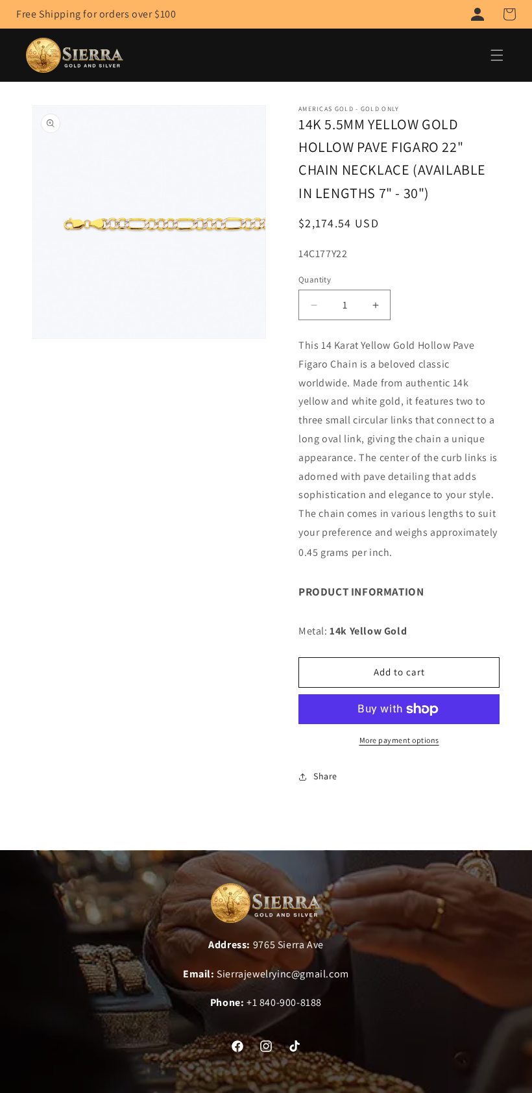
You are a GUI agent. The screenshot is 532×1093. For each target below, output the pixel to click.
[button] (509, 14)
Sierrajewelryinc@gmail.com (283, 974)
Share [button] (325, 776)
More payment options (399, 740)
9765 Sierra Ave (288, 944)
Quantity (314, 279)
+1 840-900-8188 (284, 1002)
